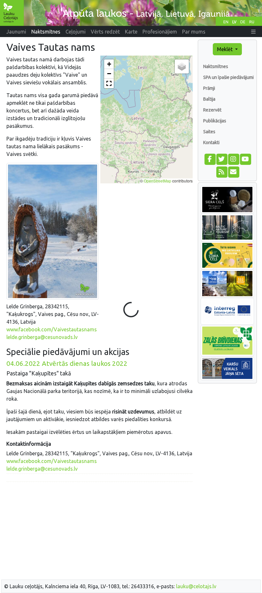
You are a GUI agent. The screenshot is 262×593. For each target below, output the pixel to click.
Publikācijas (214, 120)
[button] (253, 31)
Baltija (209, 99)
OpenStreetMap (157, 180)
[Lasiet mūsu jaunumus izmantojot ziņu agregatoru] (221, 171)
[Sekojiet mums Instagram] (233, 158)
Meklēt (225, 49)
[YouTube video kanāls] (245, 158)
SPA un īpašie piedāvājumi (228, 77)
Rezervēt (212, 109)
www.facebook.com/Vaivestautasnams (51, 329)
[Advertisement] (99, 531)
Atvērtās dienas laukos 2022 (66, 363)
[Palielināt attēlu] (52, 231)
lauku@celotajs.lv (196, 586)
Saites (209, 131)
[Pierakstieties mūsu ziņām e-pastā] (233, 171)
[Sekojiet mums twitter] (221, 158)
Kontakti (211, 142)
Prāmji (209, 88)
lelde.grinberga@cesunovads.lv (42, 337)
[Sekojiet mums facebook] (209, 158)
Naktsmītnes (215, 66)
